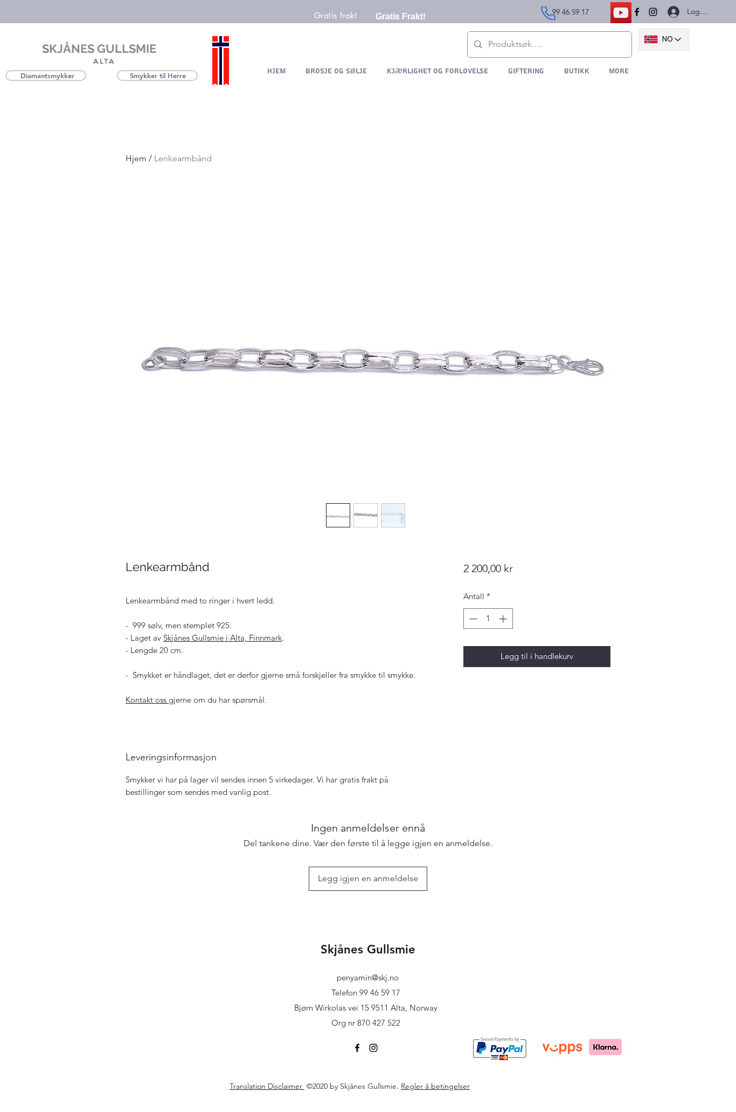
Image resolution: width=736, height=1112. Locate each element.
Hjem (136, 158)
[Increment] (504, 619)
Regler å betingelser (435, 1086)
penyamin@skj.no (368, 977)
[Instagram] (653, 11)
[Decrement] (472, 619)
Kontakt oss (147, 700)
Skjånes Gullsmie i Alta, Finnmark (222, 638)
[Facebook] (636, 11)
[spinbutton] (488, 619)
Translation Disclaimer (267, 1086)
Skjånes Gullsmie (368, 949)
